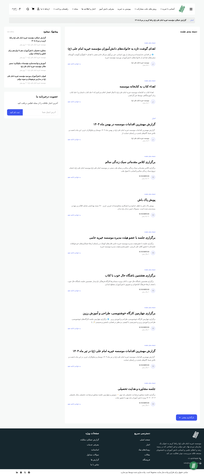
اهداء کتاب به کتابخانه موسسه (137, 86)
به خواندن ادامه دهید (74, 64)
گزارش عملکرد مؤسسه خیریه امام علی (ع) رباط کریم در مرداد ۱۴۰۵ (160, 20)
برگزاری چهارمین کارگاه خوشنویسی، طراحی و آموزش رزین (119, 313)
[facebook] (29, 472)
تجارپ (123, 472)
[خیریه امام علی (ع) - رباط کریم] (183, 9)
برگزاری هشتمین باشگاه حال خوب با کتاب (130, 275)
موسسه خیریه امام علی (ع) (140, 63)
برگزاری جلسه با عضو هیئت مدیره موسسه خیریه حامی (122, 237)
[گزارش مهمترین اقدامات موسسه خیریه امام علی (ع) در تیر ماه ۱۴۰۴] (177, 356)
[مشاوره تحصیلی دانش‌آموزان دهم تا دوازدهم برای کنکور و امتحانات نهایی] (53, 54)
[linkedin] (17, 472)
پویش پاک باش (146, 199)
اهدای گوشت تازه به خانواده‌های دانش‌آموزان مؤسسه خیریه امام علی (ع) (111, 48)
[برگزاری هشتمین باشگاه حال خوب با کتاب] (177, 280)
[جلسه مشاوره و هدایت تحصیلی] (177, 394)
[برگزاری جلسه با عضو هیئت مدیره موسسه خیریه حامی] (177, 242)
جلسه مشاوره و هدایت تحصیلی (136, 388)
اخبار (192, 20)
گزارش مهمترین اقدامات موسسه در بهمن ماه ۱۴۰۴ (124, 124)
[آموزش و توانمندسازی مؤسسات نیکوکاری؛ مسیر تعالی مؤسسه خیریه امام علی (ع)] (53, 67)
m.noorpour (144, 176)
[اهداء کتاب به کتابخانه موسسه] (177, 91)
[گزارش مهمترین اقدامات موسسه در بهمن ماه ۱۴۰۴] (177, 129)
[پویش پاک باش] (177, 205)
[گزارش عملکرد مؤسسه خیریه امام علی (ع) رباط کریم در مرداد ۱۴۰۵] (188, 20)
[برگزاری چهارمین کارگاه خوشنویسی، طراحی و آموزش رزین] (177, 318)
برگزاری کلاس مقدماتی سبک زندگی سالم (130, 162)
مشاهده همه (10, 31)
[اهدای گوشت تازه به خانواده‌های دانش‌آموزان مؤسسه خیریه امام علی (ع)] (177, 53)
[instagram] (21, 472)
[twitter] (25, 472)
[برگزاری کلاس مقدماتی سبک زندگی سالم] (177, 167)
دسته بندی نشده (149, 43)
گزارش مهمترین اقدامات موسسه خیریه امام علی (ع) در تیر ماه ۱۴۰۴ (114, 351)
